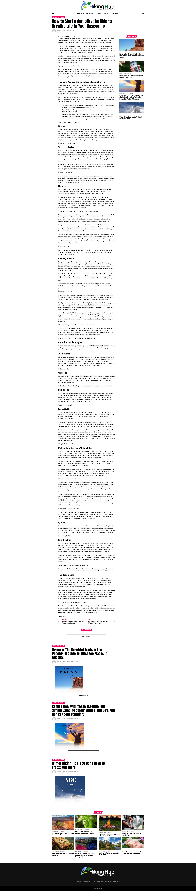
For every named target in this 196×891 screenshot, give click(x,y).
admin (59, 32)
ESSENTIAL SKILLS (89, 13)
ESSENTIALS (98, 13)
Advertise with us (86, 882)
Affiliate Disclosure (98, 882)
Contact (78, 882)
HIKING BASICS (80, 13)
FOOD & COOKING (106, 13)
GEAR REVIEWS (115, 13)
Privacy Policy (108, 882)
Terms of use (116, 882)
